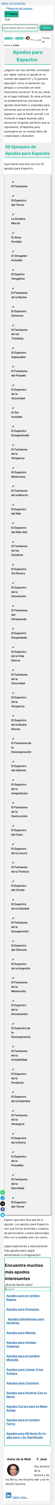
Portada (8, 38)
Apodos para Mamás (21, 1333)
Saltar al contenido (13, 3)
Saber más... (20, 1497)
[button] (7, 19)
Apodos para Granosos (23, 1309)
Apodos (19, 38)
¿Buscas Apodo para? (19, 1284)
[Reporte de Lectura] (19, 8)
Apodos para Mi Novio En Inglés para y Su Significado (26, 1435)
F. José (37, 40)
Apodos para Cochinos (23, 1383)
